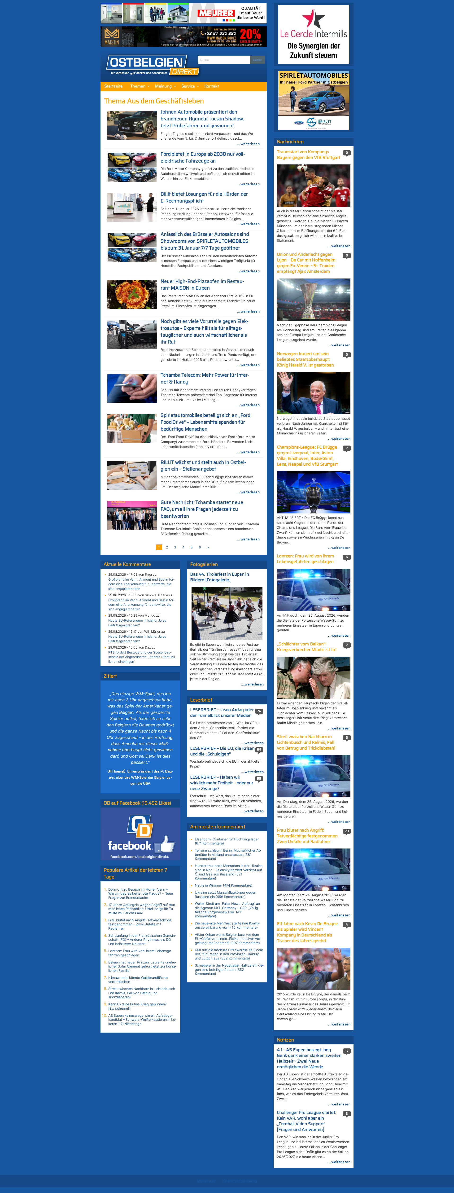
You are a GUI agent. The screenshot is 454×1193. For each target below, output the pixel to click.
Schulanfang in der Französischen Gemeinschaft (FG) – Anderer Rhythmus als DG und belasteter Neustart (142, 939)
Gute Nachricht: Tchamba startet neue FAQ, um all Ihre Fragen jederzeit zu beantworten (202, 509)
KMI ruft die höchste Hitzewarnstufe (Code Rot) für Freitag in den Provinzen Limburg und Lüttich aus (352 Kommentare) (229, 954)
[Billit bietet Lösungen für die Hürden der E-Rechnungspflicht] (132, 207)
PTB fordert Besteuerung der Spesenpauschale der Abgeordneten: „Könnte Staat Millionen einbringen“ (142, 656)
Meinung (163, 86)
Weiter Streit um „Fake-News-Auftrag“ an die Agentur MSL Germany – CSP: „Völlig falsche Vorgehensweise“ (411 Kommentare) (227, 909)
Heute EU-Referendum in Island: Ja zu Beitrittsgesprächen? (137, 623)
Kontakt (211, 86)
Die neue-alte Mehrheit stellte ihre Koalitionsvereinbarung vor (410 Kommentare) (227, 925)
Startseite (113, 86)
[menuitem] (113, 86)
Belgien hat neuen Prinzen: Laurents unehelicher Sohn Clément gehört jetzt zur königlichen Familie (142, 966)
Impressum (206, 1181)
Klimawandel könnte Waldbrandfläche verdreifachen (138, 980)
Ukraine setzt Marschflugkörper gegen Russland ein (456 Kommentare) (225, 894)
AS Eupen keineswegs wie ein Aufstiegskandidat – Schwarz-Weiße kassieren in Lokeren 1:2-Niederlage (142, 1019)
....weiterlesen (248, 144)
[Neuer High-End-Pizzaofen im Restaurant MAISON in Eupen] (132, 294)
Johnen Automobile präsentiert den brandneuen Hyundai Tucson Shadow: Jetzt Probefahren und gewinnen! (202, 119)
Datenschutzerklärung (239, 1181)
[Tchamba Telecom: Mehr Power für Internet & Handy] (132, 388)
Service (188, 86)
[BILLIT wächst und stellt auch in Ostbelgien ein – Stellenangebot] (132, 475)
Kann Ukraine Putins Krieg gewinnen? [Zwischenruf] (137, 1006)
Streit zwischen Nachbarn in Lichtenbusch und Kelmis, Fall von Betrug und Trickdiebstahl (141, 993)
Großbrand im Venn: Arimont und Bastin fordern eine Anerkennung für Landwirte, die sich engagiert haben (141, 584)
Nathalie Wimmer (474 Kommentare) (223, 885)
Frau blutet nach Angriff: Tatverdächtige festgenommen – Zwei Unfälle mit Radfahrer (139, 924)
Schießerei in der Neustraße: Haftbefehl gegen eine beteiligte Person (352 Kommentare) (229, 969)
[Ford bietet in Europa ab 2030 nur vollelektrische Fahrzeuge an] (132, 166)
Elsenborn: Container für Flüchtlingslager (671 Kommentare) (227, 841)
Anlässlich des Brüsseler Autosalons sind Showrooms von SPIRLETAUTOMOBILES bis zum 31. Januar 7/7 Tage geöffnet (205, 241)
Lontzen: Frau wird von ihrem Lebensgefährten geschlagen (140, 953)
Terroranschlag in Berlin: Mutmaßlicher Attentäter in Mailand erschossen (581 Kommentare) (228, 854)
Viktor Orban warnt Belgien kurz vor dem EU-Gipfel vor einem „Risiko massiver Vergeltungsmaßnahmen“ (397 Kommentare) (228, 938)
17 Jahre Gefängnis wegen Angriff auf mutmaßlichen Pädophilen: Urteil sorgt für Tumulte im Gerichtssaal (142, 909)
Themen (138, 86)
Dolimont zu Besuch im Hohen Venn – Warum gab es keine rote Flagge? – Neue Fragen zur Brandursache (140, 893)
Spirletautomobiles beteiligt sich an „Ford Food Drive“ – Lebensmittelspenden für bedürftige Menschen (205, 422)
